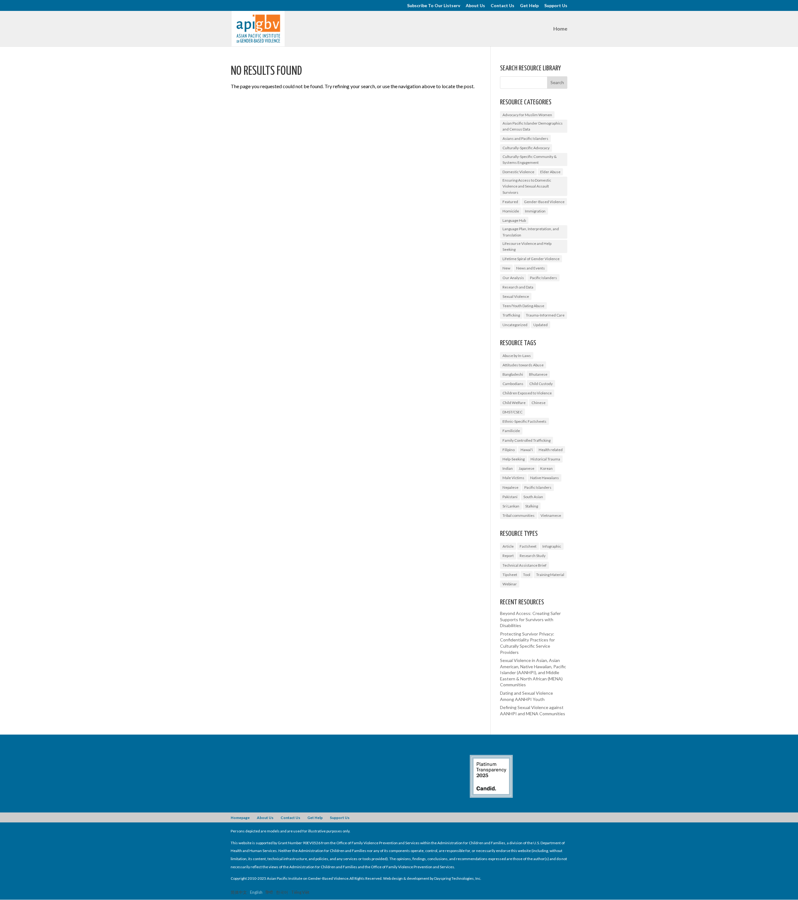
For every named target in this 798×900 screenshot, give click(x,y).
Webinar (509, 584)
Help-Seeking (513, 459)
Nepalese (510, 487)
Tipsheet (509, 574)
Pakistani (509, 496)
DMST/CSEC (512, 412)
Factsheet (528, 546)
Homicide (510, 211)
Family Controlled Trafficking (526, 440)
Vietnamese (551, 515)
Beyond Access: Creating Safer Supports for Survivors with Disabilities (530, 619)
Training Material (550, 574)
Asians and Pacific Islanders (525, 138)
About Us (475, 5)
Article (508, 546)
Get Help (529, 5)
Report (508, 555)
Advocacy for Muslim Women (527, 114)
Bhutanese (538, 374)
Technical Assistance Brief (524, 565)
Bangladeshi (512, 374)
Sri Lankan (510, 506)
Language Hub (514, 220)
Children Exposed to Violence (527, 393)
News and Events (530, 268)
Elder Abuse (550, 171)
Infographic (551, 546)
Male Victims (513, 477)
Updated (540, 324)
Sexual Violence (515, 296)
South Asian (533, 496)
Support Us (555, 5)
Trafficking (511, 315)
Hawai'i (527, 449)
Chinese (538, 402)
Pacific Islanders (543, 277)
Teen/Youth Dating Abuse (523, 305)
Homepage (240, 817)
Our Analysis (513, 277)
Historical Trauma (545, 459)
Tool (526, 574)
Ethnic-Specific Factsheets (524, 421)
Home (560, 28)
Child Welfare (514, 402)
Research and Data (517, 287)
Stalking (531, 506)
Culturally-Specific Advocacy (526, 147)
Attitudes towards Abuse (523, 365)
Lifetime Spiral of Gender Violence (531, 258)
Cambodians (512, 383)
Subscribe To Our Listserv (433, 5)
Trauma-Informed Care (545, 315)
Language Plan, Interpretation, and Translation (530, 231)
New (506, 268)
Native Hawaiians (544, 477)
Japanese (526, 468)
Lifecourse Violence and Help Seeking (526, 246)
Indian (507, 468)
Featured (510, 201)
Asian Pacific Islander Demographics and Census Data (532, 126)
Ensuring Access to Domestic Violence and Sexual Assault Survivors (526, 186)
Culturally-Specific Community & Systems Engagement (529, 159)
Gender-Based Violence (544, 201)
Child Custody (541, 383)
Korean (546, 468)
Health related (551, 449)
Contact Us (502, 5)
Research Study (533, 555)
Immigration (535, 211)
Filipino (508, 449)
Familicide (511, 430)
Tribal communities (518, 515)
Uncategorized (514, 324)
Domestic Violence (518, 171)
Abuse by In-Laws (516, 355)
